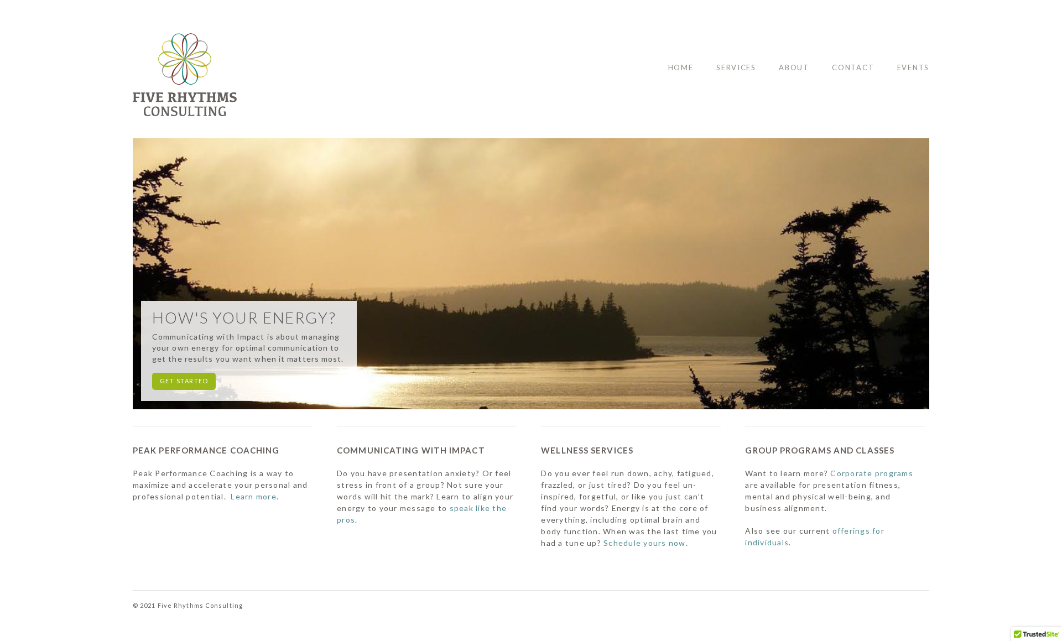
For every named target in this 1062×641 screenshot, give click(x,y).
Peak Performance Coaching (206, 450)
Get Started (184, 380)
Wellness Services (587, 450)
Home (681, 67)
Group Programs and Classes (819, 450)
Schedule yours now (644, 543)
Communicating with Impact (411, 450)
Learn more (254, 496)
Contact (853, 67)
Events (913, 67)
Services (736, 67)
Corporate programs (871, 473)
